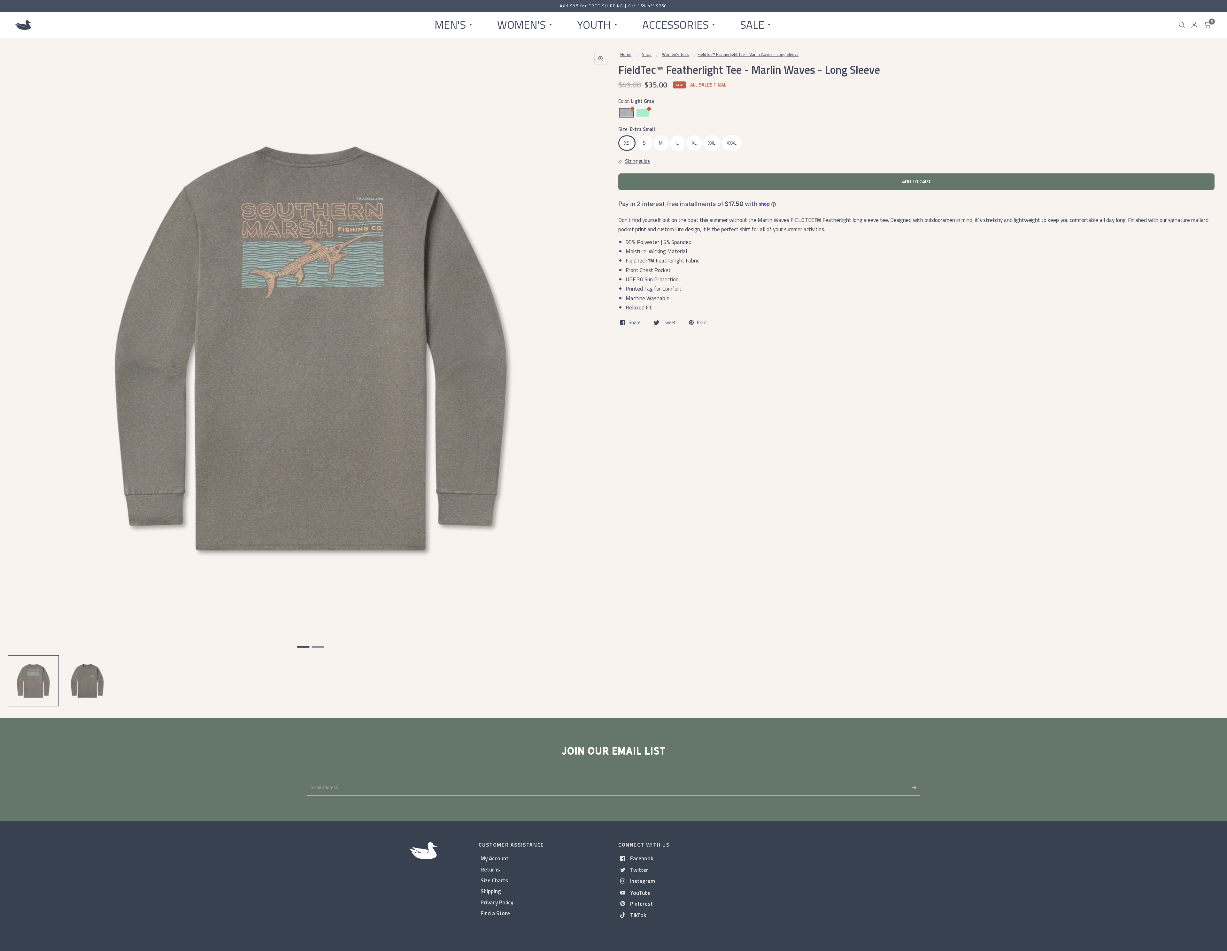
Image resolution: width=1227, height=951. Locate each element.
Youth (594, 24)
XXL (712, 143)
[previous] (20, 373)
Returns (490, 869)
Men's (450, 24)
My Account (494, 858)
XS (627, 143)
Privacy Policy (497, 902)
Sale (752, 24)
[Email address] (913, 787)
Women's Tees (675, 54)
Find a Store (495, 913)
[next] (600, 373)
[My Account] (1194, 25)
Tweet (669, 322)
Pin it (702, 322)
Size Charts (494, 880)
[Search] (1182, 25)
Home (625, 54)
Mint (643, 112)
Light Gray (626, 112)
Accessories (675, 24)
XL (694, 143)
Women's (521, 24)
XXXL (732, 143)
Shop (647, 54)
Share (635, 322)
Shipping (491, 891)
